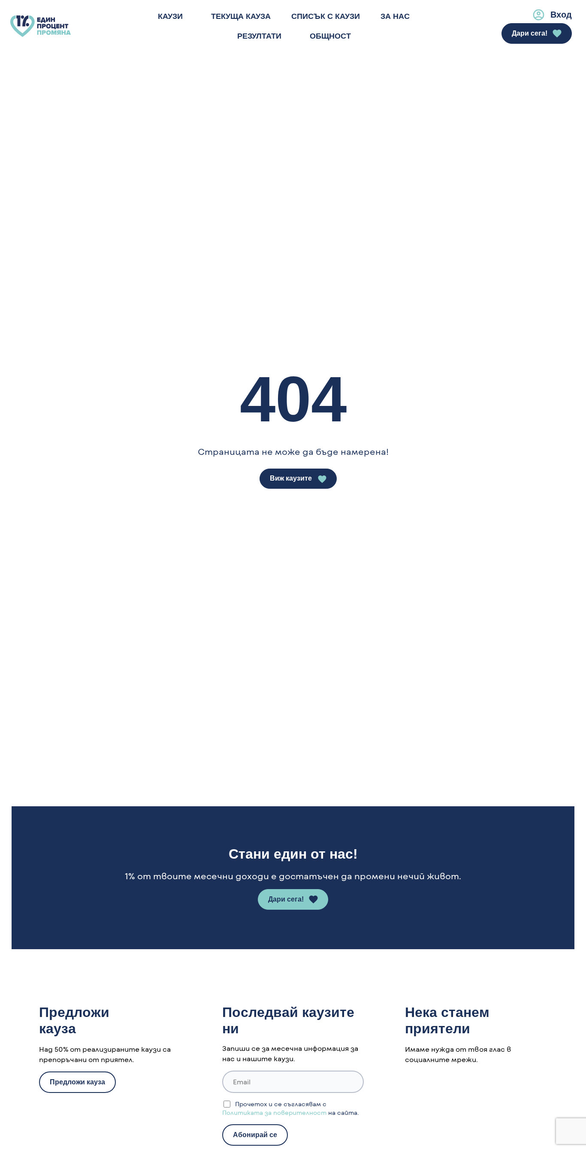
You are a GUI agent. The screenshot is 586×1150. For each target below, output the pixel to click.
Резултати (259, 36)
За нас (395, 16)
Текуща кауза (241, 16)
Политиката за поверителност (274, 1112)
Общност (330, 36)
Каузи (170, 16)
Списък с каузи (325, 16)
